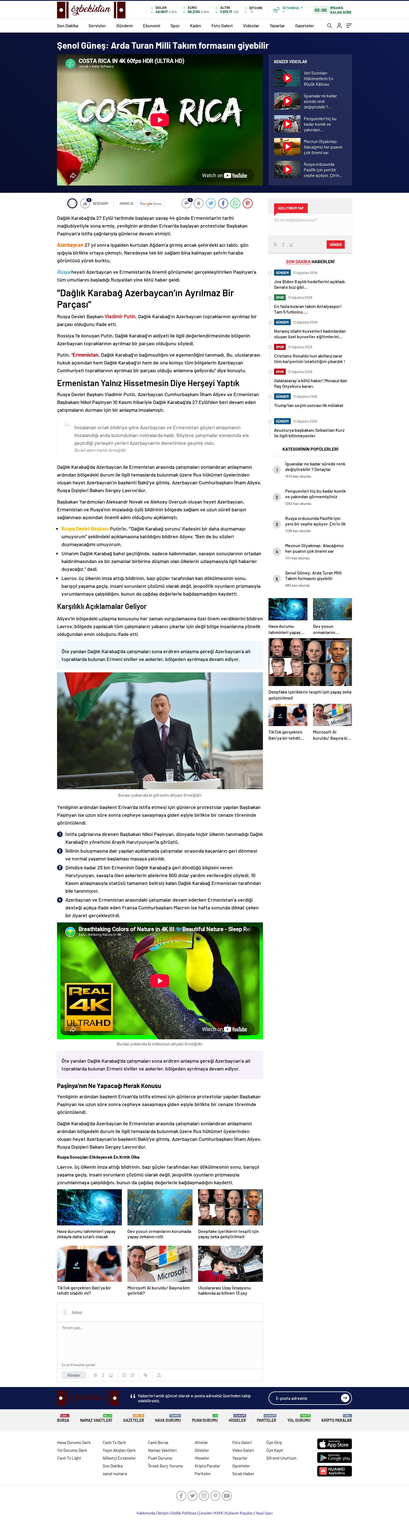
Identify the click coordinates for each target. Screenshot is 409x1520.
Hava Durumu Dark (74, 1442)
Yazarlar (277, 25)
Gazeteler (304, 25)
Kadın (195, 25)
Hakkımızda (146, 1513)
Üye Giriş (274, 1442)
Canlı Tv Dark (114, 1442)
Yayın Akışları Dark (119, 1450)
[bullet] (132, 1375)
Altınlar (201, 1442)
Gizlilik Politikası (183, 1513)
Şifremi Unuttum (281, 1457)
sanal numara (115, 1473)
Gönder (73, 1375)
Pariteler (266, 1418)
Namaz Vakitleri (96, 1418)
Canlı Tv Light (69, 1457)
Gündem (124, 25)
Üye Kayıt (274, 1450)
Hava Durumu (168, 1418)
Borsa (63, 1418)
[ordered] (124, 1375)
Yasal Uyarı (264, 1513)
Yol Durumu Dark (72, 1450)
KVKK (218, 1513)
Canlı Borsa (158, 1442)
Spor (175, 25)
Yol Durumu (299, 1418)
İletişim (163, 1513)
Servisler (97, 25)
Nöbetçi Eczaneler (119, 1457)
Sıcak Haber (243, 1473)
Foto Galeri (222, 25)
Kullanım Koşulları (239, 1513)
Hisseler (237, 1418)
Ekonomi (151, 25)
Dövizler (202, 1450)
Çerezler (205, 1513)
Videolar (251, 25)
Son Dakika (67, 25)
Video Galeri (243, 1450)
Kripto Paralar (336, 1418)
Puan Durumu (205, 1418)
